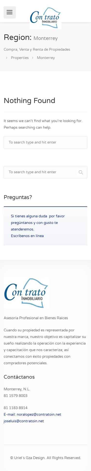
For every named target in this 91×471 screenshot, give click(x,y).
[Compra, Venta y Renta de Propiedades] (45, 17)
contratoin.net (31, 421)
